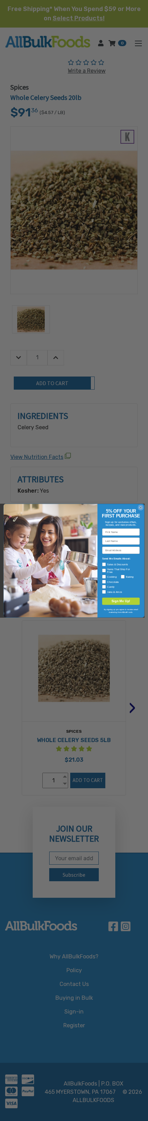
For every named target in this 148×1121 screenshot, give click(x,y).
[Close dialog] (140, 507)
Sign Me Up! (121, 601)
